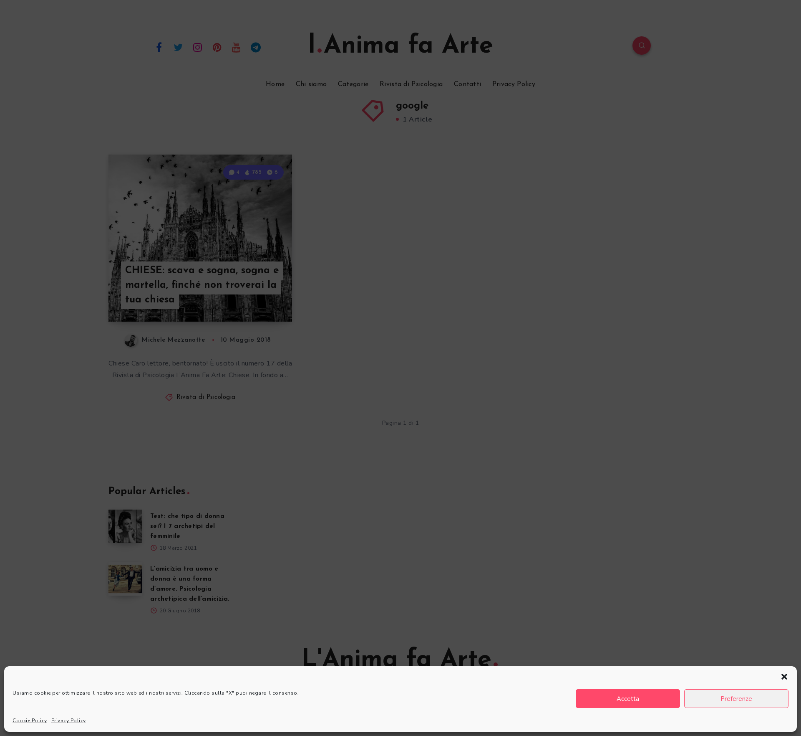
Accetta (628, 699)
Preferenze (736, 699)
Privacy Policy (68, 720)
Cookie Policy (30, 720)
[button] (784, 677)
